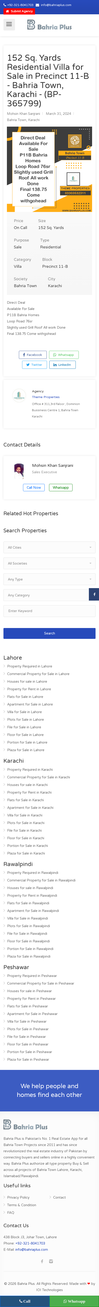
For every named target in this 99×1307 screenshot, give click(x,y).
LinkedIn (64, 365)
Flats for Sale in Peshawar (27, 1006)
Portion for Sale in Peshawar (29, 1052)
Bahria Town (16, 120)
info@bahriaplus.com (56, 5)
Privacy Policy (18, 1197)
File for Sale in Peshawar (26, 1037)
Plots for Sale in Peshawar (28, 1029)
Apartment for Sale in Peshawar (32, 1014)
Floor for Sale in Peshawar (27, 1044)
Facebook (34, 355)
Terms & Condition (21, 1205)
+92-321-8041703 (20, 5)
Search (49, 633)
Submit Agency (21, 11)
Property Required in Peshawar (32, 976)
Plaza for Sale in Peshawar (28, 1059)
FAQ (10, 1213)
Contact (59, 1197)
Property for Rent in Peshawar (31, 999)
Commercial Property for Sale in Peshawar (40, 983)
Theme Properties (46, 397)
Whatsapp (65, 355)
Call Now (34, 487)
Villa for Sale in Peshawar (27, 1021)
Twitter (36, 365)
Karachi (34, 120)
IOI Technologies (49, 1290)
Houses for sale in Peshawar (29, 991)
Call (26, 1301)
